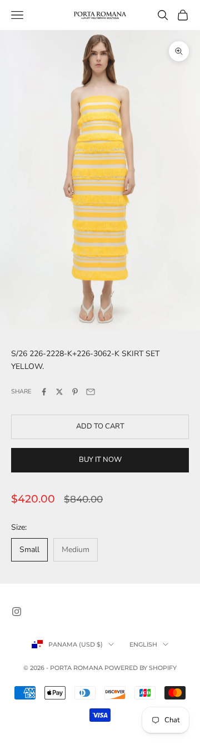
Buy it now (100, 460)
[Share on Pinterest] (75, 391)
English (143, 644)
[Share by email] (90, 391)
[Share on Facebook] (43, 391)
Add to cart (100, 426)
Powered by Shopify (140, 668)
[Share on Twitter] (59, 391)
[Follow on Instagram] (16, 611)
